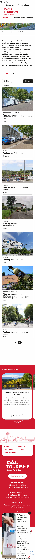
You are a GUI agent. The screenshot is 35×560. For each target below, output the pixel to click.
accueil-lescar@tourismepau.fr (20, 497)
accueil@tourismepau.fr (20, 487)
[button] (7, 2)
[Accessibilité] (1, 2)
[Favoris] (4, 2)
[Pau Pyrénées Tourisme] (11, 11)
